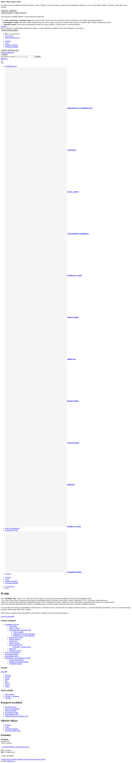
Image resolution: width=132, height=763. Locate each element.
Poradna (27, 759)
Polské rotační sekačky (16, 660)
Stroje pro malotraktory (12, 528)
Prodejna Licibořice (11, 45)
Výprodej (8, 574)
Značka (3, 672)
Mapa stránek (41, 759)
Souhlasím (13, 11)
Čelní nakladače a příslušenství (19, 630)
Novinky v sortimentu (12, 696)
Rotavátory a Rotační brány (22, 647)
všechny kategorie (7, 616)
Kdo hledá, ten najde (7, 56)
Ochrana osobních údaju (13, 731)
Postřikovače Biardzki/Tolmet (18, 662)
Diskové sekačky (14, 639)
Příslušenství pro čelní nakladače (23, 636)
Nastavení (5, 11)
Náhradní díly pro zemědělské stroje (17, 658)
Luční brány (13, 626)
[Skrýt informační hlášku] (85, 28)
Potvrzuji (4, 26)
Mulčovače (12, 649)
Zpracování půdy (15, 645)
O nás (7, 43)
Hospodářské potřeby (12, 656)
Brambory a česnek (15, 650)
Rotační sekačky (14, 643)
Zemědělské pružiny (15, 664)
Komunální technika (11, 530)
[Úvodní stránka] (7, 52)
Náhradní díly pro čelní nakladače (24, 634)
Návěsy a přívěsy (14, 628)
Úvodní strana (5, 759)
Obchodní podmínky (11, 47)
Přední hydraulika (10, 711)
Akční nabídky (10, 694)
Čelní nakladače (18, 632)
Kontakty (8, 41)
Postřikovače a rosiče (16, 637)
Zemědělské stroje (11, 66)
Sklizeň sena (13, 641)
